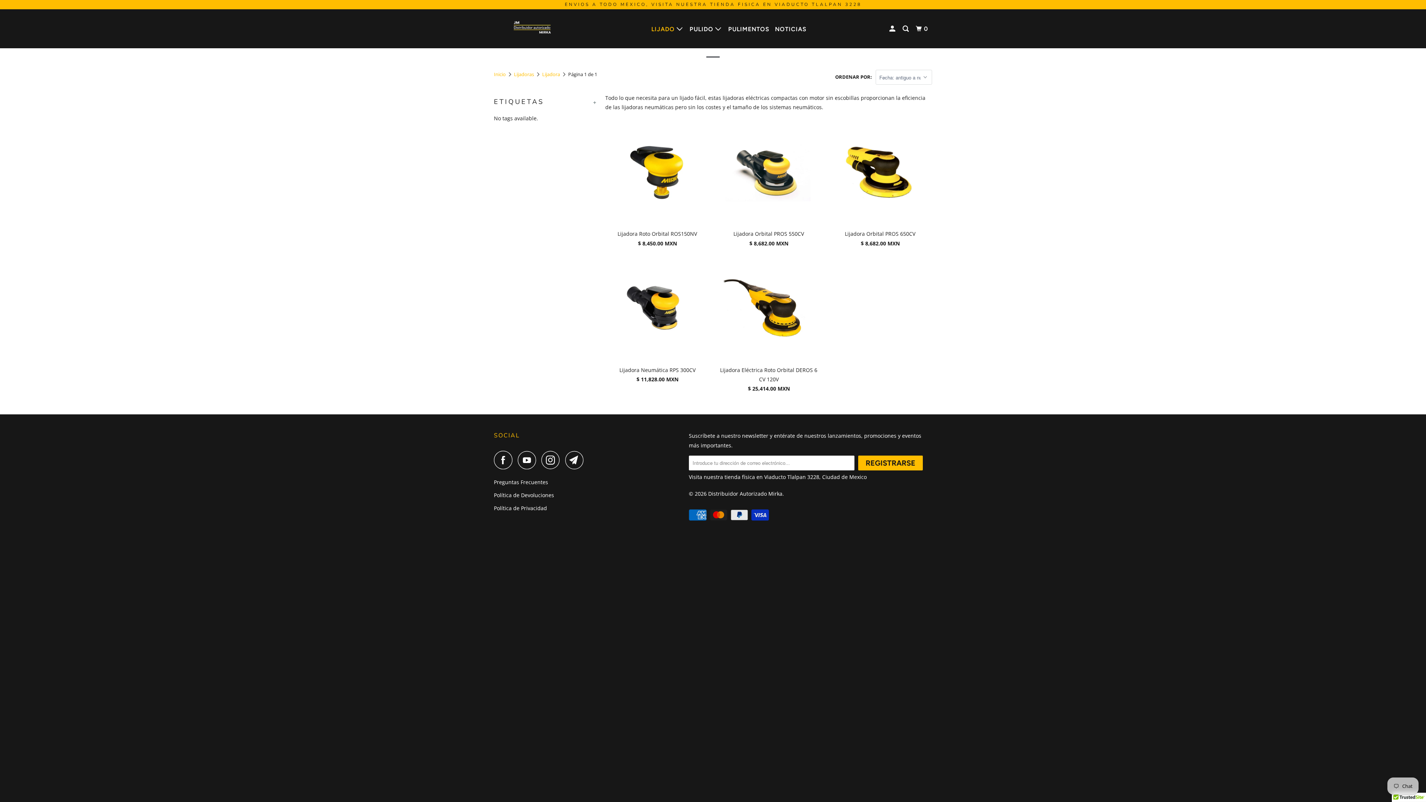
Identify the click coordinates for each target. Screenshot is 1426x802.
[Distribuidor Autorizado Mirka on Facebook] (505, 460)
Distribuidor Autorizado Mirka (745, 493)
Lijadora (551, 74)
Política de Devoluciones (524, 495)
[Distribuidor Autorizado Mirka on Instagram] (552, 460)
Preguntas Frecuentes (521, 482)
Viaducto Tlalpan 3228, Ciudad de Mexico (815, 476)
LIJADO (664, 29)
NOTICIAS (791, 29)
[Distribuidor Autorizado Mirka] (532, 28)
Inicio (500, 74)
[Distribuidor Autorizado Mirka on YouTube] (529, 460)
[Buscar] (906, 29)
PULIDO (702, 29)
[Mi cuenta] (893, 29)
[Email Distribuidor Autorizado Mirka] (576, 460)
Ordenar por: (853, 77)
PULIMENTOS (748, 29)
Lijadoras (524, 74)
